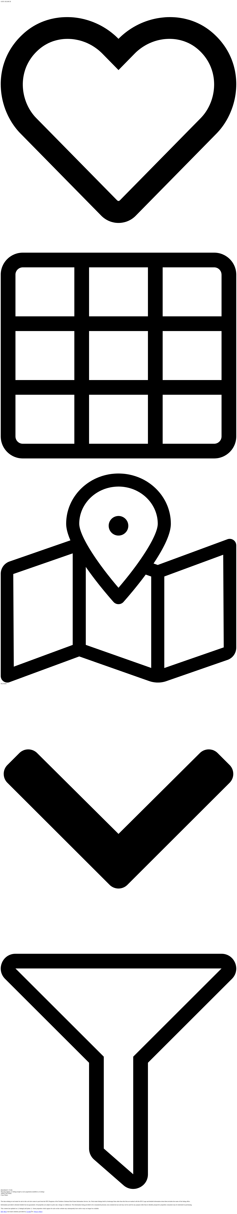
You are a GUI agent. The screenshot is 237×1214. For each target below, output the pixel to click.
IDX (2, 1211)
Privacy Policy (38, 1211)
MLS (5, 1211)
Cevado (28, 1211)
